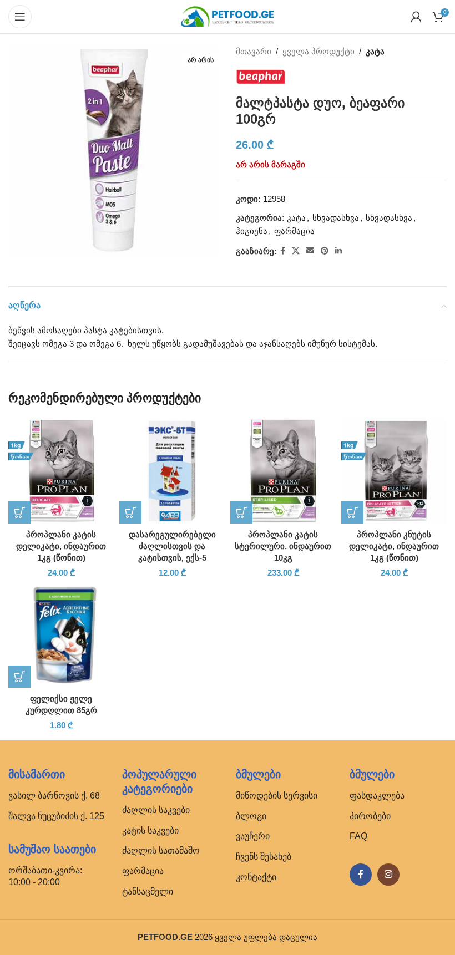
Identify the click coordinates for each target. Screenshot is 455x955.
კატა (375, 51)
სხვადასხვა (335, 217)
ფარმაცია (294, 231)
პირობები (370, 816)
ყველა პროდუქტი (318, 51)
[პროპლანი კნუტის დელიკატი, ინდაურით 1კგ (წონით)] (394, 471)
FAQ (358, 836)
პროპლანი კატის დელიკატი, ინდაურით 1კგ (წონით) (61, 546)
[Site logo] (227, 16)
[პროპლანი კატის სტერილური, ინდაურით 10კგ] (283, 471)
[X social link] (296, 250)
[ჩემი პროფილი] (416, 17)
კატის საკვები (150, 830)
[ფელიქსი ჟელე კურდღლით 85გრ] (61, 635)
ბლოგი (251, 816)
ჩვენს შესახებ (263, 856)
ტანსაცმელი (147, 891)
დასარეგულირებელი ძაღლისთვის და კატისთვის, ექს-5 (172, 546)
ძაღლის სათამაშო (161, 850)
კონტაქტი (256, 877)
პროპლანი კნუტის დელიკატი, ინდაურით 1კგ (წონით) (394, 546)
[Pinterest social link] (324, 250)
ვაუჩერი (253, 836)
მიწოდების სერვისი (276, 795)
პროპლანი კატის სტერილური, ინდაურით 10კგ (283, 546)
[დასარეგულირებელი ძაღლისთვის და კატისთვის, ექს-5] (172, 471)
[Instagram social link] (388, 874)
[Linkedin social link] (338, 250)
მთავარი (253, 51)
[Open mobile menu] (20, 17)
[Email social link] (310, 250)
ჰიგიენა (251, 231)
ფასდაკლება (377, 795)
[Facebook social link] (283, 250)
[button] (19, 512)
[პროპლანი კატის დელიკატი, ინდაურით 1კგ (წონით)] (61, 471)
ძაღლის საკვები (156, 810)
